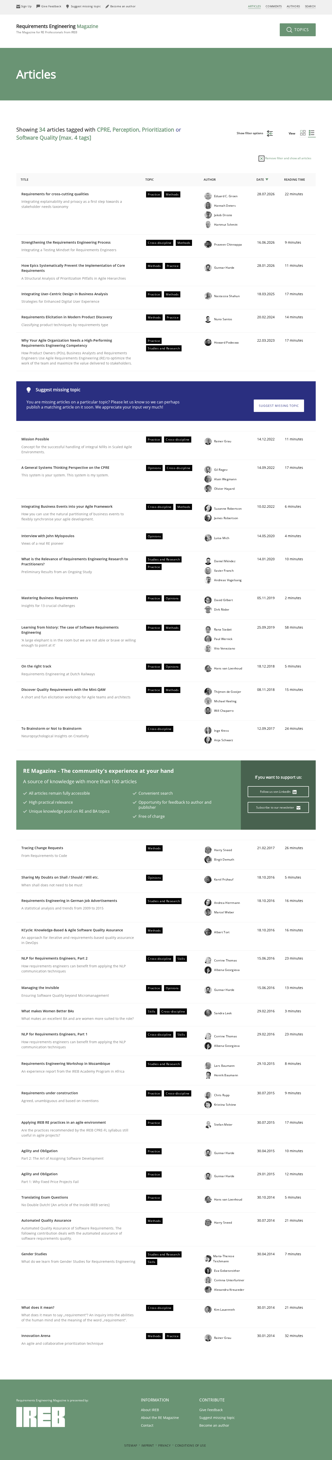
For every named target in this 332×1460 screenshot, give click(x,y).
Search (310, 6)
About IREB (150, 1409)
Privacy (164, 1445)
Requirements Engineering (57, 28)
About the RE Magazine (160, 1417)
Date (260, 180)
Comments (274, 6)
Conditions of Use (190, 1445)
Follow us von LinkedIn (275, 792)
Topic (149, 180)
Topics (301, 29)
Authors (293, 6)
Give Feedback (211, 1409)
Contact (147, 1425)
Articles (254, 6)
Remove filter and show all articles (287, 158)
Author (210, 180)
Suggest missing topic (279, 406)
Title (24, 180)
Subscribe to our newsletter (275, 807)
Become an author (214, 1425)
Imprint (147, 1445)
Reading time (294, 180)
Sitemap (130, 1445)
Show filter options (250, 133)
